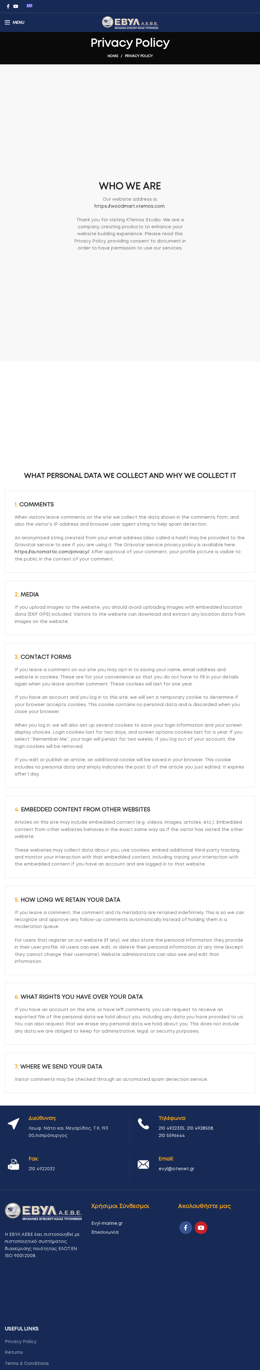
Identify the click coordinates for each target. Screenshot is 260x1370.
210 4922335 (172, 1128)
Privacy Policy (20, 1342)
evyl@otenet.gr (176, 1169)
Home (112, 56)
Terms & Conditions (27, 1363)
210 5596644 (172, 1135)
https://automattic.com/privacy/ (52, 552)
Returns (14, 1352)
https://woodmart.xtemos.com (129, 206)
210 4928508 (200, 1128)
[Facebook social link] (8, 6)
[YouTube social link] (15, 6)
